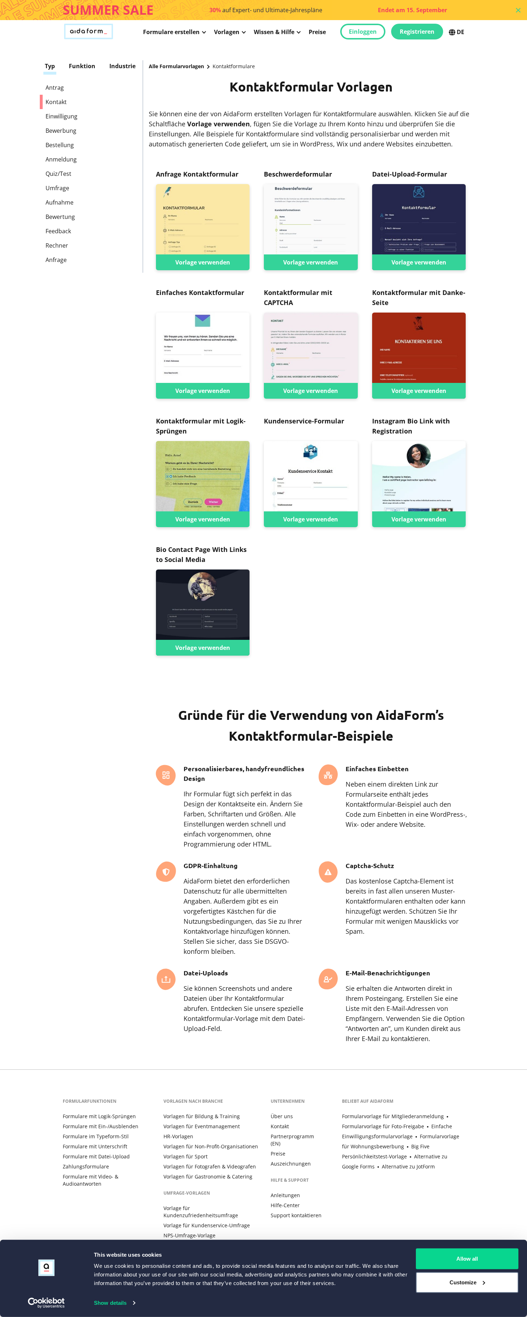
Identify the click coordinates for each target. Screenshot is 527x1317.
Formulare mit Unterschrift (95, 1146)
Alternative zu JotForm (408, 1166)
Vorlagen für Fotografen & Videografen (209, 1166)
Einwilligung (61, 116)
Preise (317, 32)
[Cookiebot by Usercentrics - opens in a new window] (46, 1303)
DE (460, 32)
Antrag (55, 88)
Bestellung (60, 145)
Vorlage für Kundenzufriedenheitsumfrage (200, 1212)
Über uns (282, 1116)
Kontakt (280, 1126)
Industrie (122, 66)
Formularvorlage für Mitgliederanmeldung (393, 1116)
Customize (463, 1282)
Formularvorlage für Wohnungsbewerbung (400, 1141)
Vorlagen (226, 32)
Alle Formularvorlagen (176, 66)
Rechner (57, 245)
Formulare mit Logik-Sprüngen (99, 1116)
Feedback (58, 231)
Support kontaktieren (296, 1215)
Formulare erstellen (171, 32)
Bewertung (60, 217)
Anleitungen (285, 1195)
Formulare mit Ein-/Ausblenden (100, 1126)
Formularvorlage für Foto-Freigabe (383, 1126)
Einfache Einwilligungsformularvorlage (397, 1131)
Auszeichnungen (291, 1163)
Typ (50, 66)
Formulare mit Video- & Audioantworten (90, 1180)
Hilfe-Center (285, 1205)
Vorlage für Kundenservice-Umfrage (206, 1225)
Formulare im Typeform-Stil (96, 1136)
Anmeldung (61, 159)
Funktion (82, 66)
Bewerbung (61, 131)
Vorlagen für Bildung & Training (201, 1116)
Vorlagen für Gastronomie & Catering (207, 1176)
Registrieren (417, 32)
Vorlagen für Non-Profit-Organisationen (210, 1146)
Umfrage (57, 188)
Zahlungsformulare (86, 1166)
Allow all (467, 1259)
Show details (110, 1303)
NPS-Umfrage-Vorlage (189, 1235)
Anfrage (56, 260)
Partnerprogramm (292, 1140)
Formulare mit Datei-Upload (96, 1156)
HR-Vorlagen (178, 1136)
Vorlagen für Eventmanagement (201, 1126)
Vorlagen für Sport (185, 1156)
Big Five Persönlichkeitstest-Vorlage (385, 1151)
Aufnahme (59, 202)
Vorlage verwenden (202, 262)
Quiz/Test (58, 174)
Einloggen (363, 32)
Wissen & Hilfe (274, 32)
